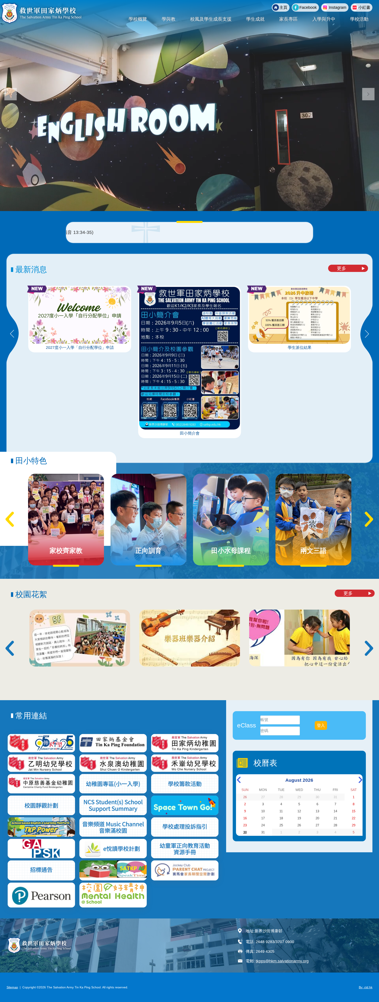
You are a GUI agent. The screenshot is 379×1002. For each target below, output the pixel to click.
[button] (368, 94)
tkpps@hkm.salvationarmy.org (282, 961)
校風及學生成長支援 (211, 19)
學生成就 (255, 19)
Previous (12, 334)
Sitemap (12, 987)
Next (367, 334)
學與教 (168, 19)
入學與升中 (323, 19)
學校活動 (359, 19)
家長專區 (288, 19)
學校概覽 (138, 19)
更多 (341, 268)
